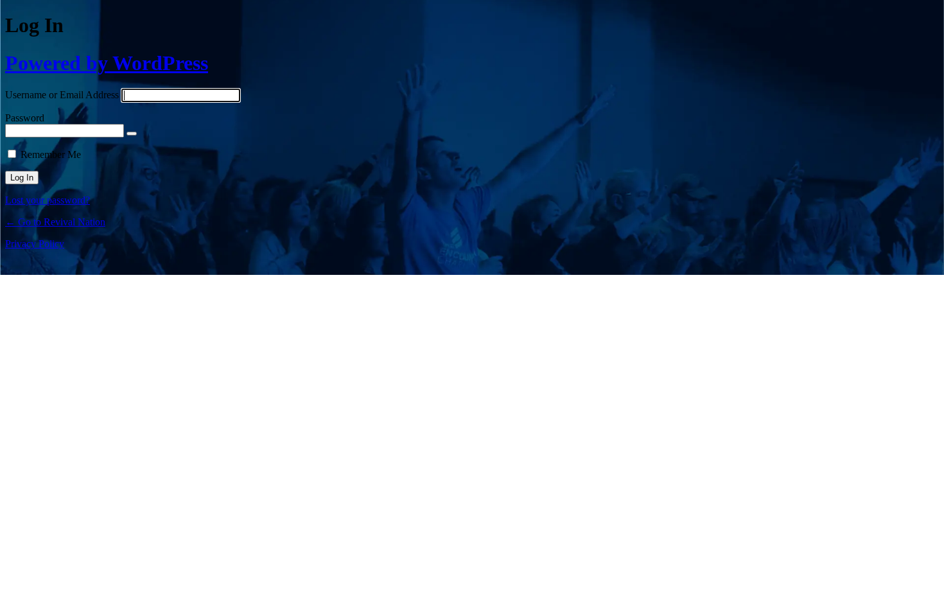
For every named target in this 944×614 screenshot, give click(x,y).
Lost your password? (47, 200)
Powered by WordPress (106, 63)
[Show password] (132, 134)
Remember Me (51, 154)
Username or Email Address (62, 94)
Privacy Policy (34, 243)
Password (24, 117)
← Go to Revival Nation (55, 221)
